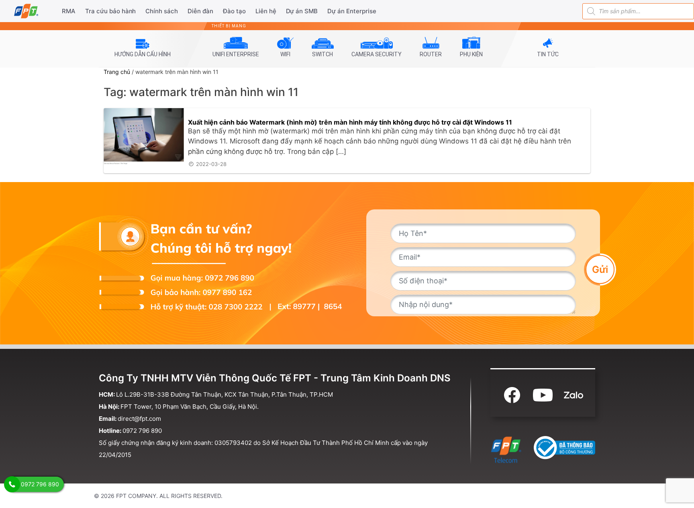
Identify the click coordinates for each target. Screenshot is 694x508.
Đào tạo (234, 11)
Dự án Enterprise (351, 11)
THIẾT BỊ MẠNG (229, 26)
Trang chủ (117, 71)
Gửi (600, 269)
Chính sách (161, 11)
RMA (69, 11)
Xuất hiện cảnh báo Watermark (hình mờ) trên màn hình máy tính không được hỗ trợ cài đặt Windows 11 (350, 122)
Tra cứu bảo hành (110, 11)
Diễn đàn (200, 11)
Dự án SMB (302, 11)
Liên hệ (265, 11)
